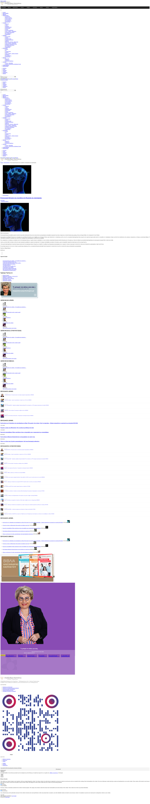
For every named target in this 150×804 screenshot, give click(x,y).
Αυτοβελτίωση (8, 51)
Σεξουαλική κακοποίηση (9, 32)
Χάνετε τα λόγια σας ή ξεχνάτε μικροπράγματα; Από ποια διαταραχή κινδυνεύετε (19, 441)
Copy (14, 795)
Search (1, 76)
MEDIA (41, 7)
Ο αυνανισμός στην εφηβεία (8, 322)
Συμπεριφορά (7, 28)
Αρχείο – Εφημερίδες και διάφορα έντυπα (13, 64)
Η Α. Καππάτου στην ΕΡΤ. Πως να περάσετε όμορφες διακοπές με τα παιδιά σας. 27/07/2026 (17, 486)
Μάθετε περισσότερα (54, 772)
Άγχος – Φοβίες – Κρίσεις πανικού (11, 53)
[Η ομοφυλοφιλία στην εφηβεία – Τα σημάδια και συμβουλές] (4, 304)
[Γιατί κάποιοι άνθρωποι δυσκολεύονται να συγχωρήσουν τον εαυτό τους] (35, 531)
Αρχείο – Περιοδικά (9, 63)
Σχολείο (6, 29)
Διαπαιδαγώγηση (8, 27)
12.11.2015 (2, 200)
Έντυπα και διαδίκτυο (9, 60)
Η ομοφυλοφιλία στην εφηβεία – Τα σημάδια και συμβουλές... (14, 306)
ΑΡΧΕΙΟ (47, 7)
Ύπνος (6, 24)
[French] (9, 78)
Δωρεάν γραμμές (6, 275)
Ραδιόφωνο (7, 59)
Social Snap (7, 797)
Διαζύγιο (6, 52)
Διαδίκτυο (7, 40)
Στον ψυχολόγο (8, 19)
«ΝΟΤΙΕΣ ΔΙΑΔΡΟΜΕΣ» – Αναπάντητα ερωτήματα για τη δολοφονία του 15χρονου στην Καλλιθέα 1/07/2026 (19, 509)
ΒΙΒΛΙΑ (9, 7)
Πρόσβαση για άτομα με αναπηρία (9, 691)
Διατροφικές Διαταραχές (7, 280)
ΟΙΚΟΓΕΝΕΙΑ (15, 7)
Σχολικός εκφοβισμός (9, 30)
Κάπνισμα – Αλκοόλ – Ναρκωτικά (11, 41)
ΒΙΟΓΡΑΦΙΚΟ (3, 7)
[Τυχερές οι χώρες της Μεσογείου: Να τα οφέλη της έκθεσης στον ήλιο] (35, 525)
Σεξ (6, 50)
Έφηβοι (4, 763)
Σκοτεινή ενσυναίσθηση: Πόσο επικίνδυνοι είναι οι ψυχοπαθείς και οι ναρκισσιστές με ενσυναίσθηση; (24, 432)
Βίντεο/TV (7, 58)
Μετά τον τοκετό (8, 17)
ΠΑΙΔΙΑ (22, 7)
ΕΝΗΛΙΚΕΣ (35, 7)
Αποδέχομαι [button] (60, 772)
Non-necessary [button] (3, 789)
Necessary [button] (2, 783)
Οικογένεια (5, 760)
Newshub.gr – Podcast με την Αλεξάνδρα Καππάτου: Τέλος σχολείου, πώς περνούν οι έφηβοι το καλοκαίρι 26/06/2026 (20, 495)
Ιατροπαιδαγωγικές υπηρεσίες (8, 278)
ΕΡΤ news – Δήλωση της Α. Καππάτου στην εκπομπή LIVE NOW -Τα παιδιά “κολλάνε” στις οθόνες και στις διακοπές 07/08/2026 (22, 481)
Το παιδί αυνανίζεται (6, 317)
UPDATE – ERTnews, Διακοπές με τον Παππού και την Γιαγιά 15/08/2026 (14, 472)
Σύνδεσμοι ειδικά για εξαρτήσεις (9, 689)
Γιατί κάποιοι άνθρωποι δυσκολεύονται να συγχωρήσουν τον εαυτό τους (17, 436)
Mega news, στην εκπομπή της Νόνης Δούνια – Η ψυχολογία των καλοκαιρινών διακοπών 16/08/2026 (19, 415)
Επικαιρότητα (7, 21)
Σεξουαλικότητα (8, 38)
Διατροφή (7, 26)
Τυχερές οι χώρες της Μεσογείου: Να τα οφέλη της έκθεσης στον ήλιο (17, 427)
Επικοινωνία (5, 765)
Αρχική (4, 12)
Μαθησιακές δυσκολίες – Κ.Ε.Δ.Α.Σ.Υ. (10, 276)
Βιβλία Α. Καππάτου (6, 759)
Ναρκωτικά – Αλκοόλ (7, 279)
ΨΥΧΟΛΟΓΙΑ (6, 162)
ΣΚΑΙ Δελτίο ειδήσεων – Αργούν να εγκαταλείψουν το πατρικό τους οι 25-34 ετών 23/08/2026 (17, 454)
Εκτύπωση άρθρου (4, 201)
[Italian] (16, 78)
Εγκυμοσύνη (7, 16)
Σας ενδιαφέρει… (8, 20)
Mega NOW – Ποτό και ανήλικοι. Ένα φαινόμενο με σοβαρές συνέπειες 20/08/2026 (16, 410)
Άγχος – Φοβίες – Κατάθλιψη (10, 31)
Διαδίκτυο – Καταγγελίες (7, 277)
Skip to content (3, 0)
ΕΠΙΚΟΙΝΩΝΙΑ (54, 7)
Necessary (4, 784)
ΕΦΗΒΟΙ (28, 7)
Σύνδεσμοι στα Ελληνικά (7, 687)
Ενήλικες (4, 764)
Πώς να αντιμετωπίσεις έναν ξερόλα (9, 328)
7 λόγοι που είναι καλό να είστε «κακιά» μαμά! (11, 312)
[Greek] (2, 78)
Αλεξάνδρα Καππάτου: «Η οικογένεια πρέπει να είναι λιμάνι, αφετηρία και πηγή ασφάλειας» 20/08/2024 (19, 394)
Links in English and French (8, 690)
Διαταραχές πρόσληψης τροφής (11, 44)
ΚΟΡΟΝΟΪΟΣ (5, 66)
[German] (13, 78)
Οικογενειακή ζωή (8, 18)
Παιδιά (4, 761)
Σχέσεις (6, 49)
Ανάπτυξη (7, 23)
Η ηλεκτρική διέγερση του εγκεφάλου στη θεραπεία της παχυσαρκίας (21, 198)
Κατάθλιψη (7, 54)
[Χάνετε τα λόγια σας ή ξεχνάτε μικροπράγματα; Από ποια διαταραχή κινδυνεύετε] (39, 533)
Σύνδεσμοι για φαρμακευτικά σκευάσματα (11, 688)
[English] (5, 78)
